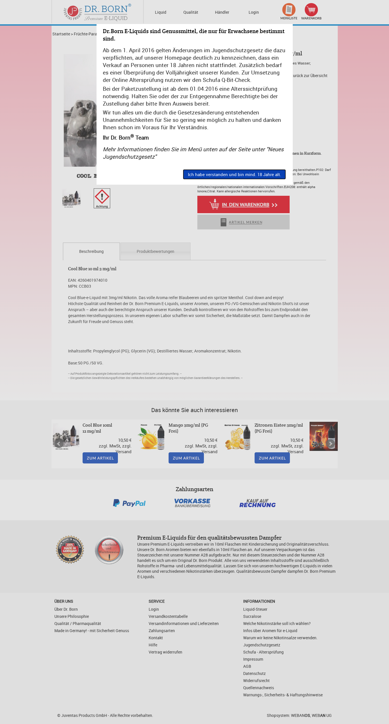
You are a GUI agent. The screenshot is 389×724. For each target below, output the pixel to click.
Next (330, 443)
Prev (59, 443)
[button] (234, 174)
